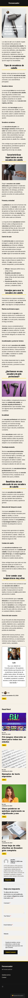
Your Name (7, 916)
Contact (4, 977)
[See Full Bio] (17, 683)
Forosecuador (14, 3)
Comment (7, 903)
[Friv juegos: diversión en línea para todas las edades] (14, 722)
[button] (3, 3)
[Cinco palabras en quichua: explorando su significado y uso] (14, 793)
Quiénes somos (6, 975)
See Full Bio (13, 682)
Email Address (8, 925)
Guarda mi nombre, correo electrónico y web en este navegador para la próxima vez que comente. (14, 945)
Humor (4, 698)
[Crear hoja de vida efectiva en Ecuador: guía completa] (14, 830)
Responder (8, 880)
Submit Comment (11, 952)
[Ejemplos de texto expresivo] (14, 759)
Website (6, 934)
